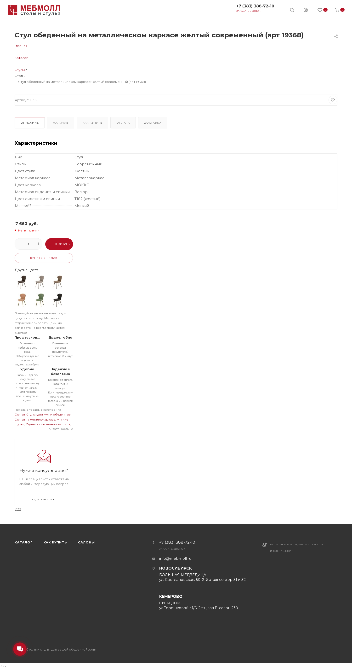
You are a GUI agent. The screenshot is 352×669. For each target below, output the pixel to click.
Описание (30, 122)
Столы (20, 76)
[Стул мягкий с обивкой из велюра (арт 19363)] (22, 282)
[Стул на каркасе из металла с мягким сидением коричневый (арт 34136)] (58, 300)
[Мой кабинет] (306, 11)
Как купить (92, 122)
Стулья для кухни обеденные (48, 414)
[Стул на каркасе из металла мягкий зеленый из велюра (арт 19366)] (40, 300)
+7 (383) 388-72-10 (255, 6)
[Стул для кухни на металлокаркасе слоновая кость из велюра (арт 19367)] (22, 300)
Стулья (20, 414)
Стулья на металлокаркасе (35, 419)
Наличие (60, 122)
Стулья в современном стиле (48, 424)
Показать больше (59, 429)
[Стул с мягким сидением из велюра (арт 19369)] (58, 282)
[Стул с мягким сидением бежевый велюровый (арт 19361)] (40, 282)
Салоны (86, 542)
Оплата (123, 122)
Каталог (24, 542)
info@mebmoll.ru (175, 558)
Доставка (152, 122)
